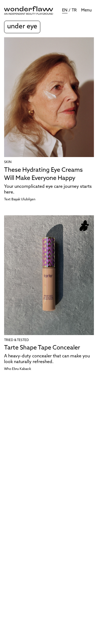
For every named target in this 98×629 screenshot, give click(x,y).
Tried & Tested (16, 340)
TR (74, 10)
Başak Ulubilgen (23, 199)
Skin (7, 162)
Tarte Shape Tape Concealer (42, 348)
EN (65, 10)
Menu (86, 10)
